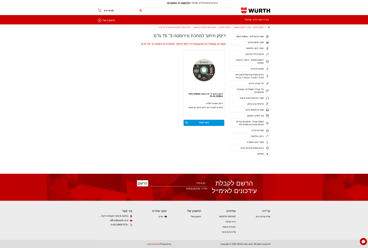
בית (268, 27)
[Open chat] (363, 241)
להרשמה (185, 3)
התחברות (172, 3)
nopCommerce (153, 244)
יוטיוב (160, 216)
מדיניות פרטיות (229, 232)
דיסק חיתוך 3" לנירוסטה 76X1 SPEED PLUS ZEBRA (205, 95)
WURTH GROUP (227, 216)
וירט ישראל (231, 221)
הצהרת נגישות (229, 227)
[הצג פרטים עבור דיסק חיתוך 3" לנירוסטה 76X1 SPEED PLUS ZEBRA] (204, 70)
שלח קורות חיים (263, 216)
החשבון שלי (108, 20)
